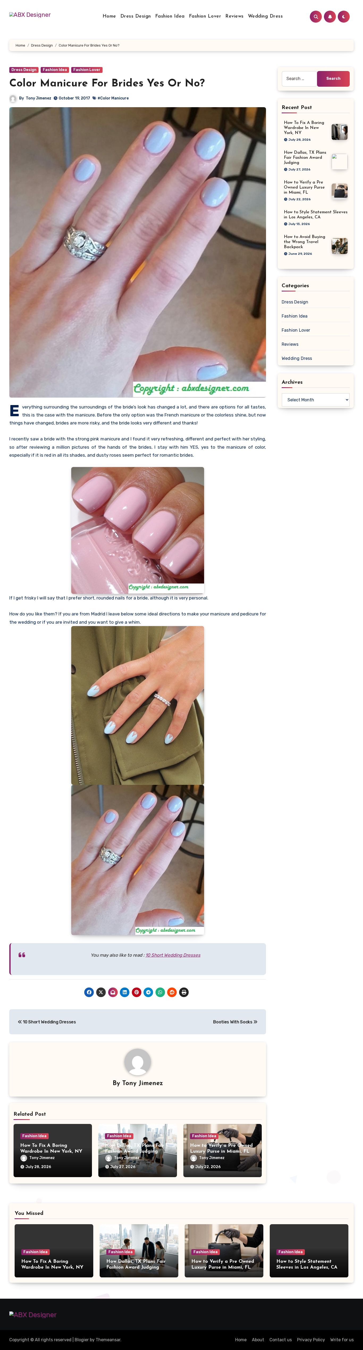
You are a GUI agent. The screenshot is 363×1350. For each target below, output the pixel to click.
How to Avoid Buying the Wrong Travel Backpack (304, 242)
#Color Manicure (113, 98)
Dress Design (135, 16)
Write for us (342, 1339)
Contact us (280, 1339)
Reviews (234, 16)
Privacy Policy (311, 1339)
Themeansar (108, 1339)
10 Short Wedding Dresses (172, 955)
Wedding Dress (265, 16)
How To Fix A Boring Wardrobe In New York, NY (304, 128)
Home (109, 16)
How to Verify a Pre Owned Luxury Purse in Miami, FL (304, 187)
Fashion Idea (170, 16)
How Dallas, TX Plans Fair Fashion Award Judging (305, 158)
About (258, 1339)
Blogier (82, 1339)
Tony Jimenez (38, 98)
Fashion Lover (205, 16)
